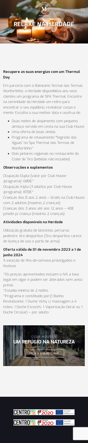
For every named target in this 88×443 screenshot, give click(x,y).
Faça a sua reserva (44, 353)
